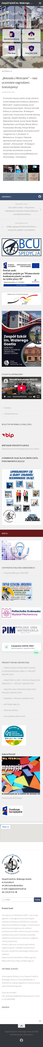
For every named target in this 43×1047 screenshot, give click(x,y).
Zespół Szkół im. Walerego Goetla (17, 3)
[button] (11, 35)
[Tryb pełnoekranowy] (38, 396)
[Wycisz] (34, 396)
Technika (7, 407)
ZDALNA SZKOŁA (11, 710)
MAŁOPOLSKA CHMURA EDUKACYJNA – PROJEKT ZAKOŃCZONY (19, 691)
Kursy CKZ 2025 (31, 53)
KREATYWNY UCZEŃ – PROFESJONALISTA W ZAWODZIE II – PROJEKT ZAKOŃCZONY (21, 682)
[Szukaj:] (17, 899)
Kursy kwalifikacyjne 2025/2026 (16, 573)
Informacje (7, 71)
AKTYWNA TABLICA (12, 704)
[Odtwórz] (5, 396)
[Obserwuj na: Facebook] (39, 196)
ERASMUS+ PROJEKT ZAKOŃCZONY (19, 698)
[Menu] (40, 3)
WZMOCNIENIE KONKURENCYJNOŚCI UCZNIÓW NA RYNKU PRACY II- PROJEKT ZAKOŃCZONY (19, 671)
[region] (21, 34)
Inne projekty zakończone (14, 716)
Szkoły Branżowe (11, 413)
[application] (21, 388)
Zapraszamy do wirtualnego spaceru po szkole (20, 448)
